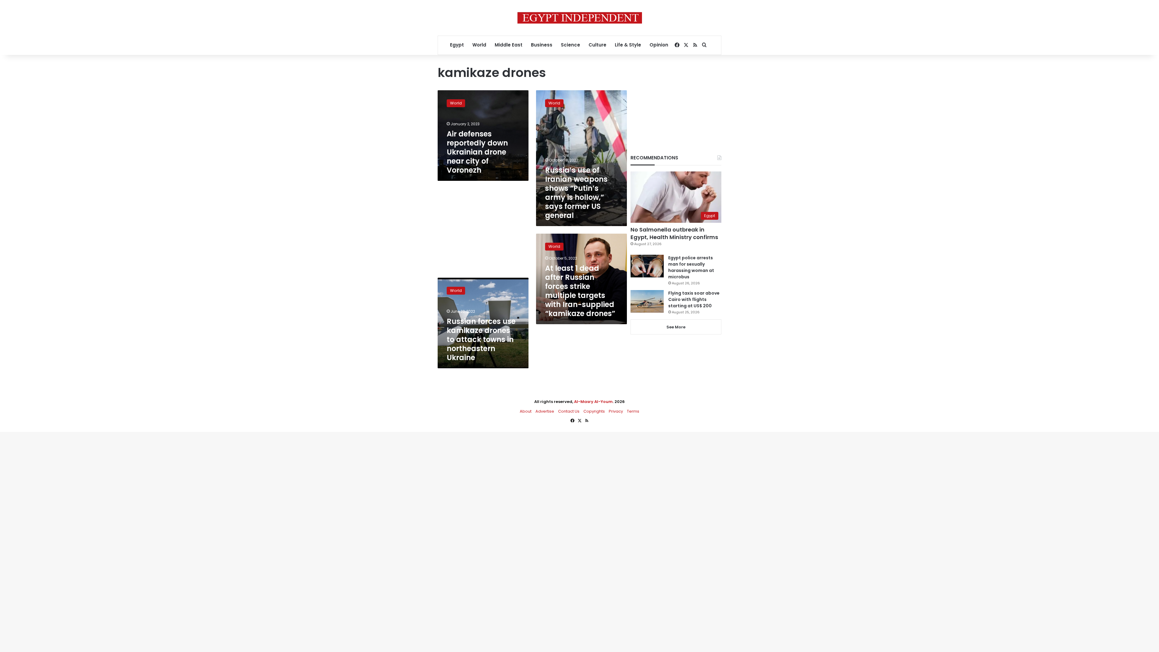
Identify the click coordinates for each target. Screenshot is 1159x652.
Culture (597, 45)
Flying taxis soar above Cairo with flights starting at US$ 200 (694, 299)
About (526, 411)
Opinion (659, 45)
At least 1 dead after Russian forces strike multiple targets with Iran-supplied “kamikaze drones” (580, 290)
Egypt (457, 45)
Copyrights (594, 411)
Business (541, 45)
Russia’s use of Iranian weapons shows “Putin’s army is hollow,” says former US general (576, 192)
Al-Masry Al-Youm (593, 401)
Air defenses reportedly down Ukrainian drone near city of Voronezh (477, 152)
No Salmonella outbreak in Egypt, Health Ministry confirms (674, 233)
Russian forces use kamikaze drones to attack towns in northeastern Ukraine (481, 339)
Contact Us (569, 411)
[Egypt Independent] (579, 18)
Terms (633, 411)
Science (570, 45)
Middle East (508, 45)
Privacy (616, 411)
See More (675, 327)
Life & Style (628, 45)
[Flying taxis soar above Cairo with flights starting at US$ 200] (647, 301)
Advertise (544, 411)
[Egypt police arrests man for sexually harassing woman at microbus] (647, 266)
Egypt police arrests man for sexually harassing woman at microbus (691, 267)
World (479, 45)
